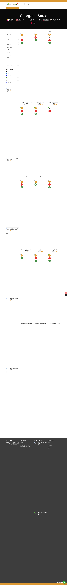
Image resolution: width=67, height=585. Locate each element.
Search (45, 4)
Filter (17, 65)
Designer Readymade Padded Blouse (14, 89)
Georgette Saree (9, 49)
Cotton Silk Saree (9, 47)
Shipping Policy (50, 445)
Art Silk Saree (9, 44)
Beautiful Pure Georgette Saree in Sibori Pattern (26, 103)
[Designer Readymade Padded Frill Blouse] (7, 402)
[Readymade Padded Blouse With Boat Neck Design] (7, 262)
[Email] (45, 1)
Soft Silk (8, 57)
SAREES (7, 42)
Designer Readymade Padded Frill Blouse (14, 369)
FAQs (49, 447)
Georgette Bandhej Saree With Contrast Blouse (40, 250)
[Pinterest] (46, 1)
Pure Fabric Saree (9, 55)
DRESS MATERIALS (9, 34)
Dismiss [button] (65, 584)
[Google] (44, 1)
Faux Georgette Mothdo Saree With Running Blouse (26, 250)
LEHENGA (7, 39)
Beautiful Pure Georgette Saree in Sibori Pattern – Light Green (40, 176)
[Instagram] (42, 1)
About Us (49, 442)
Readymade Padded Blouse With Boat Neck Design (14, 229)
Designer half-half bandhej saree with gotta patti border (54, 119)
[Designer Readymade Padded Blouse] (7, 122)
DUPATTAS (7, 36)
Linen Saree (8, 52)
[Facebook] (41, 1)
